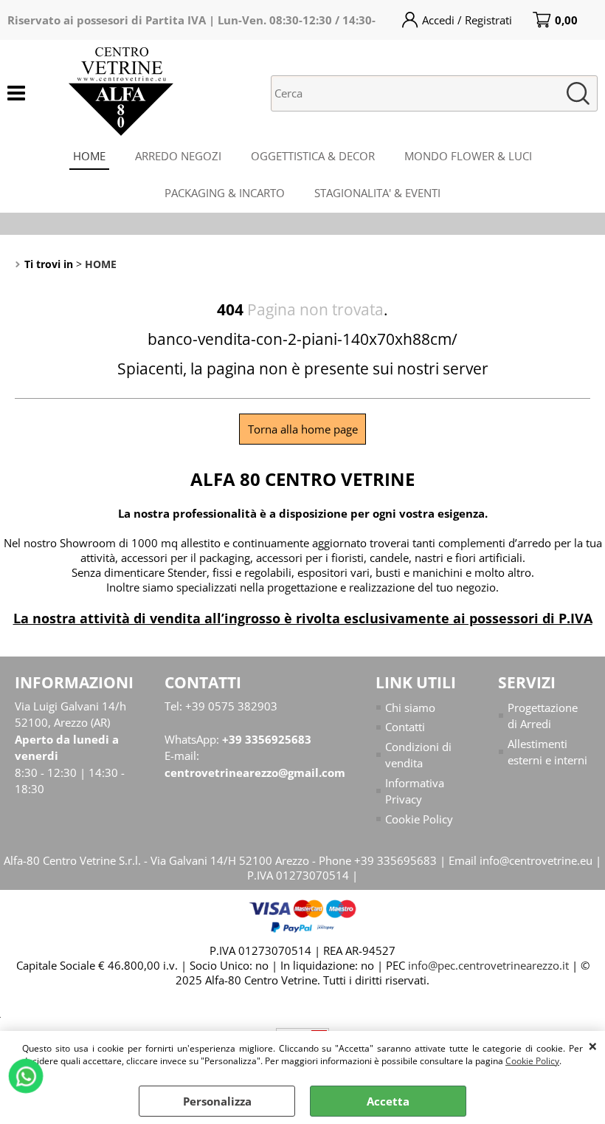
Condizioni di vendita (418, 755)
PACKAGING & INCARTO (225, 192)
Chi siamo (410, 707)
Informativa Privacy (414, 791)
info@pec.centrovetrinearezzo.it (488, 965)
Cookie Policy (532, 1061)
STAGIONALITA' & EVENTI (377, 192)
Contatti (405, 726)
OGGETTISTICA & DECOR (313, 155)
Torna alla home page (303, 429)
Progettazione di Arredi (543, 716)
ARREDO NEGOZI (178, 155)
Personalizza (217, 1101)
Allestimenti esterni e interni (547, 752)
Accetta (388, 1101)
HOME (89, 155)
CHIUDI (593, 1045)
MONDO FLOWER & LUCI (468, 155)
